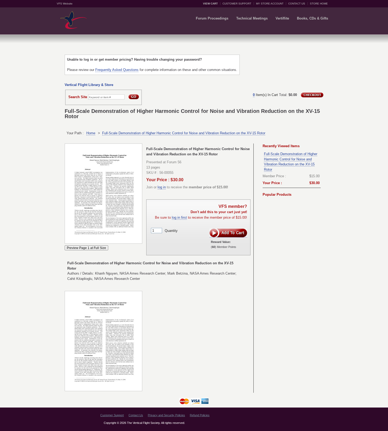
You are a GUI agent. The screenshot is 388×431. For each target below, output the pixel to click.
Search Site (77, 97)
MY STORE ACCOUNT (269, 3)
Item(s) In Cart (265, 95)
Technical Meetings (252, 18)
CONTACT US (296, 3)
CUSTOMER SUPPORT (237, 3)
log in (162, 187)
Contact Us (136, 415)
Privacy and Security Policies (166, 415)
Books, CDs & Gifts (312, 18)
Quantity (171, 230)
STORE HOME (319, 3)
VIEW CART (210, 3)
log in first (179, 217)
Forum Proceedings (212, 18)
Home (90, 133)
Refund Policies (200, 415)
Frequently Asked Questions (117, 70)
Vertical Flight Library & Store (89, 85)
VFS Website (65, 3)
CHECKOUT (312, 95)
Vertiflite (282, 18)
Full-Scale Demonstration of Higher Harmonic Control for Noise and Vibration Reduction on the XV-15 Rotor (183, 133)
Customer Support (112, 415)
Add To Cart (228, 233)
